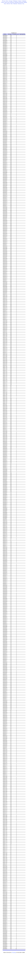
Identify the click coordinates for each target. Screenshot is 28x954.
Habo (6, 2)
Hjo (8, 2)
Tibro (11, 3)
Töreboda (20, 3)
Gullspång (24, 1)
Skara (5, 3)
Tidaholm (15, 3)
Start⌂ (7, 1)
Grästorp (19, 1)
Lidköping (16, 2)
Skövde (8, 3)
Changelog (14, 952)
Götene (2, 2)
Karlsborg (11, 2)
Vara (23, 3)
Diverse (3, 1)
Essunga (10, 1)
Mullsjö (25, 2)
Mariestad (21, 2)
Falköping (15, 1)
